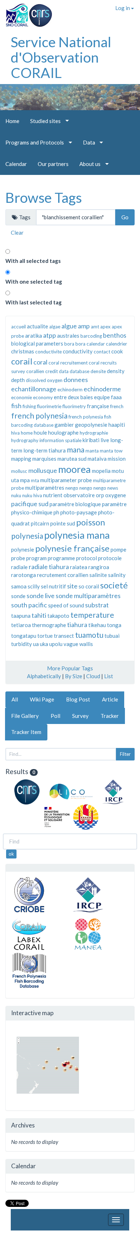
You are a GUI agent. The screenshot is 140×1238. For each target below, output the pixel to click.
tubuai (112, 635)
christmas (22, 351)
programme (61, 558)
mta (35, 480)
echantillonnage (33, 389)
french (116, 406)
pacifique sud (29, 504)
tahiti (39, 615)
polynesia (27, 535)
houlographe (63, 432)
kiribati (91, 440)
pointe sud (62, 523)
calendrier (116, 344)
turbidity (21, 644)
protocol (86, 558)
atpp (49, 335)
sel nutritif (53, 586)
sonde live (41, 596)
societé (114, 585)
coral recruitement (68, 363)
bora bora (74, 344)
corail (21, 361)
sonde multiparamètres (88, 596)
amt (95, 326)
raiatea (78, 567)
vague (71, 644)
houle (40, 432)
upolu (55, 644)
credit (51, 371)
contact (102, 351)
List (108, 676)
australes (68, 335)
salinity (117, 575)
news (112, 488)
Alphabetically (44, 676)
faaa (116, 397)
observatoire (79, 495)
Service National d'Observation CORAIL (61, 57)
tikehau (97, 625)
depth (18, 380)
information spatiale (60, 440)
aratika (33, 335)
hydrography (24, 440)
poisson (90, 522)
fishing (29, 406)
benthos (114, 335)
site (72, 586)
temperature (92, 614)
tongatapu (23, 635)
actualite (37, 326)
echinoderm (70, 389)
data (64, 371)
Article (110, 699)
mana (75, 449)
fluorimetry (74, 406)
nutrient (52, 495)
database (79, 371)
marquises (44, 458)
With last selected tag (33, 302)
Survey (80, 716)
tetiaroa (21, 625)
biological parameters (37, 343)
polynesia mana (77, 535)
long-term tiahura (44, 450)
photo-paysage (78, 512)
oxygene (115, 495)
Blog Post (78, 699)
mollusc (19, 471)
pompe (118, 549)
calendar (96, 344)
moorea (74, 469)
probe (18, 558)
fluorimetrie (49, 406)
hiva (15, 433)
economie (21, 397)
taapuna (21, 615)
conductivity (78, 351)
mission (117, 458)
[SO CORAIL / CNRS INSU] (26, 12)
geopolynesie (91, 424)
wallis (86, 644)
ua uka (40, 644)
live (105, 440)
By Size (73, 676)
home (27, 433)
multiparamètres (44, 487)
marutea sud (72, 458)
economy (43, 397)
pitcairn (40, 523)
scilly (34, 586)
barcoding (91, 336)
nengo (71, 488)
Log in (123, 8)
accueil (18, 326)
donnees (76, 379)
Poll (55, 716)
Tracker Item (26, 732)
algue (69, 326)
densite (98, 371)
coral (40, 362)
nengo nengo (92, 488)
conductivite (48, 351)
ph (56, 512)
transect (64, 635)
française (98, 406)
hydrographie (94, 433)
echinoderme (102, 389)
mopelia (101, 471)
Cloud (93, 676)
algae (54, 326)
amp (84, 326)
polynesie (22, 549)
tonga (114, 625)
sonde (18, 596)
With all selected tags (33, 261)
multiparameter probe (66, 480)
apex (105, 326)
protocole (110, 558)
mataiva (97, 458)
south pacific (29, 605)
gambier (64, 424)
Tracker (110, 716)
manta (92, 451)
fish (16, 406)
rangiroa (98, 567)
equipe (102, 397)
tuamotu (89, 634)
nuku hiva (32, 495)
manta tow (111, 451)
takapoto (58, 615)
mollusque (42, 470)
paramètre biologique (75, 504)
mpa (25, 480)
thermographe (49, 625)
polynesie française (72, 548)
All (14, 699)
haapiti (116, 424)
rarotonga (23, 575)
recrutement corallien (62, 575)
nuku (16, 495)
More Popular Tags (70, 668)
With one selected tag (33, 281)
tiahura (77, 624)
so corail (89, 586)
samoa (19, 586)
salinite (98, 575)
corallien (35, 371)
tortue (45, 635)
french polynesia (39, 415)
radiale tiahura (49, 567)
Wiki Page (42, 699)
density (116, 371)
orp (100, 495)
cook (117, 351)
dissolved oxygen (44, 380)
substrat (97, 605)
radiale (19, 567)
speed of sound (66, 605)
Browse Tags (43, 197)
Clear (17, 232)
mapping (21, 458)
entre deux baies (73, 397)
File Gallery (25, 716)
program (36, 558)
